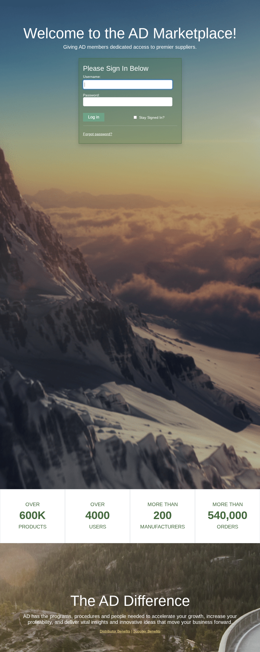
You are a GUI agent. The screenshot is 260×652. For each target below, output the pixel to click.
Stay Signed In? (152, 117)
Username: (92, 77)
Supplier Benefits (146, 631)
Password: (91, 95)
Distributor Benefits (115, 631)
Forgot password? (97, 134)
